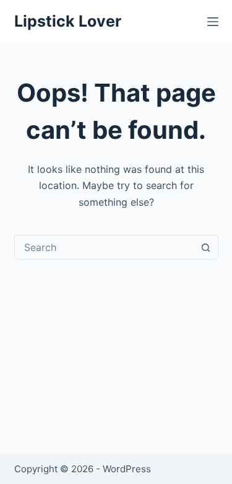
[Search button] (206, 247)
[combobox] (104, 247)
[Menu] (212, 21)
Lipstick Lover (67, 21)
